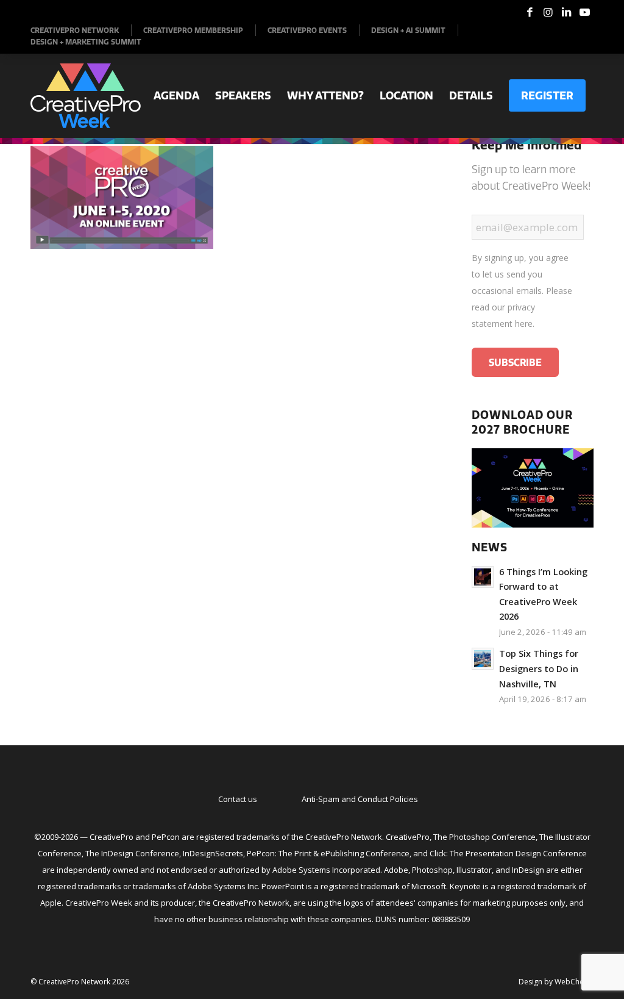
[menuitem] (81, 30)
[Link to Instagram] (548, 12)
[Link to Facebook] (529, 12)
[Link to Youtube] (584, 12)
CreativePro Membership (193, 30)
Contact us (237, 798)
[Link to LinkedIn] (566, 12)
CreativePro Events (307, 30)
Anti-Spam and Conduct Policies (360, 798)
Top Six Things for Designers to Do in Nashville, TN (538, 668)
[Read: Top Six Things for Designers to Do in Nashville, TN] (483, 659)
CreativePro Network (74, 30)
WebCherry (574, 981)
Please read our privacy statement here (522, 307)
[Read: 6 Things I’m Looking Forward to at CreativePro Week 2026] (483, 577)
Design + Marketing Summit (85, 41)
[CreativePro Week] (85, 95)
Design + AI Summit (408, 30)
